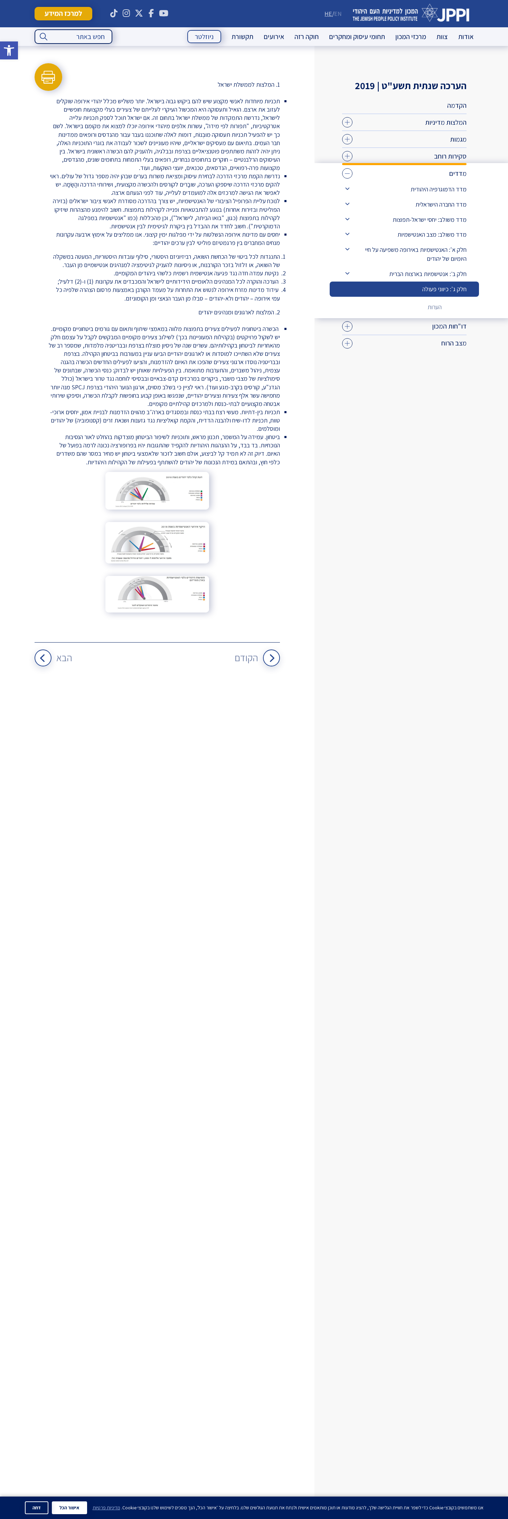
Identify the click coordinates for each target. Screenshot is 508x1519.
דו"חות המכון (449, 326)
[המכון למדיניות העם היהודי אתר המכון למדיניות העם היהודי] (411, 13)
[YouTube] (164, 13)
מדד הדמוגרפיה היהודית (439, 189)
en (338, 14)
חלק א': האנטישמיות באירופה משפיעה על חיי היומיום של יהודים (416, 254)
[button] (9, 50)
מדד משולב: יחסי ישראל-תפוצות (430, 220)
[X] (139, 13)
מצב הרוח (454, 343)
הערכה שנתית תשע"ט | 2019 (411, 85)
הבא (64, 657)
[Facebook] (151, 13)
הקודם (246, 657)
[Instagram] (126, 13)
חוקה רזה (306, 36)
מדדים (458, 173)
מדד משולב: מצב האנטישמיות (432, 234)
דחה (36, 1507)
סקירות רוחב (450, 156)
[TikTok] (114, 13)
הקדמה (457, 105)
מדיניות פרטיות (106, 1507)
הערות (434, 307)
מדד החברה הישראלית (441, 204)
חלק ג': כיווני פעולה (444, 289)
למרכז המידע (63, 13)
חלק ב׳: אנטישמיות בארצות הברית (428, 274)
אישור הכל (69, 1507)
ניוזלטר (204, 36)
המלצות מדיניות (446, 122)
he (328, 14)
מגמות (458, 139)
